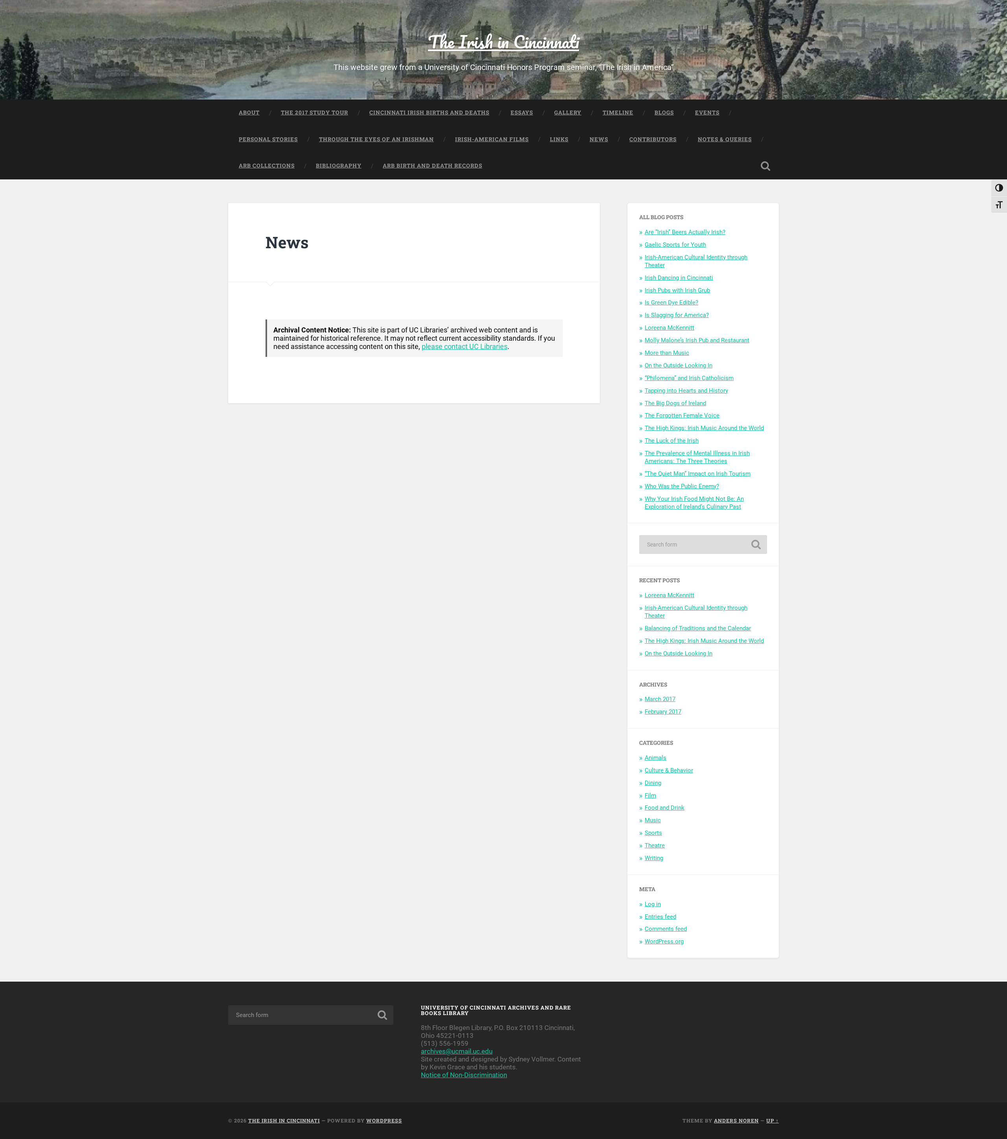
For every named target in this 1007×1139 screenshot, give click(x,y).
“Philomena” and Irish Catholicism (689, 378)
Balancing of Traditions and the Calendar (698, 628)
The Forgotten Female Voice (682, 415)
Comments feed (666, 928)
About (249, 112)
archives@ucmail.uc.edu (456, 1051)
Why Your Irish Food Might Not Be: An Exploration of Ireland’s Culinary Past (694, 502)
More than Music (667, 352)
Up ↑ (772, 1120)
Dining (653, 782)
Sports (653, 832)
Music (653, 820)
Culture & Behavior (669, 770)
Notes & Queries (725, 139)
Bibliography (338, 165)
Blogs (664, 112)
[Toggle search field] (765, 166)
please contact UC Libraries (464, 346)
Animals (655, 757)
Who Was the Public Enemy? (682, 486)
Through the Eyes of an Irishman (376, 139)
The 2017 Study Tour (314, 112)
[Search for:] (703, 544)
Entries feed (660, 916)
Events (707, 112)
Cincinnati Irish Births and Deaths (429, 112)
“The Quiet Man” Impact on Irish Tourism (698, 473)
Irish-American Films (492, 139)
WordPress (384, 1120)
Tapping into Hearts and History (686, 390)
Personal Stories (268, 139)
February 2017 (663, 711)
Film (650, 795)
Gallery (567, 112)
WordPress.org (664, 941)
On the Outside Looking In (678, 365)
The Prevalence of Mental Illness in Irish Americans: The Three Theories (697, 457)
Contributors (653, 139)
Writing (654, 858)
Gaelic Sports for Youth (675, 244)
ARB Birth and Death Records (432, 165)
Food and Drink (664, 807)
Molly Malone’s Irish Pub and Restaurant (697, 340)
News (599, 139)
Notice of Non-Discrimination (464, 1075)
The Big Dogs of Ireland (675, 403)
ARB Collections (267, 165)
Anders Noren (736, 1120)
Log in (653, 904)
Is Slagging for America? (677, 315)
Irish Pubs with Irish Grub (677, 290)
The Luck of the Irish (672, 440)
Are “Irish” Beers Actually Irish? (685, 232)
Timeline (618, 112)
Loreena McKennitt (669, 327)
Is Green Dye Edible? (671, 302)
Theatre (655, 845)
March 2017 (660, 699)
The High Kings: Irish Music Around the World (704, 428)
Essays (522, 112)
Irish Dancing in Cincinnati (679, 277)
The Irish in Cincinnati (503, 41)
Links (559, 139)
